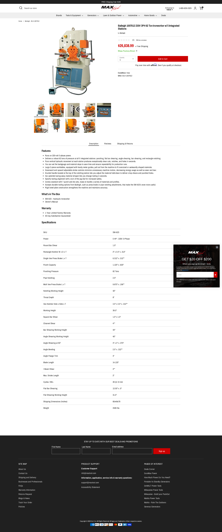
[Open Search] (20, 8)
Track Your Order (25, 502)
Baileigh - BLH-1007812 (32, 21)
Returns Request (25, 494)
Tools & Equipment (73, 15)
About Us (22, 469)
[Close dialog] (217, 247)
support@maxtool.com (90, 482)
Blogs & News (24, 498)
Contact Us (22, 473)
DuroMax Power (150, 473)
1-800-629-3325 (185, 8)
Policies (21, 506)
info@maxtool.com (88, 473)
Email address (117, 446)
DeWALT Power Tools (152, 485)
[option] (72, 63)
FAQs (20, 485)
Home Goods (149, 15)
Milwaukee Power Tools (153, 489)
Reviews (107, 143)
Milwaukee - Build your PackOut (157, 494)
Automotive (133, 15)
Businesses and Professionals (30, 481)
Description (93, 143)
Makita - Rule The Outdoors (155, 502)
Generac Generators (152, 506)
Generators (92, 15)
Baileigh (122, 33)
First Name (56, 446)
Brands (59, 15)
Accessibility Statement (90, 487)
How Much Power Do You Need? (157, 477)
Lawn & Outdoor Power (112, 15)
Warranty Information (26, 489)
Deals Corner (149, 469)
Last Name (86, 446)
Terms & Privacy (185, 270)
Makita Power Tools (152, 498)
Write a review (141, 40)
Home (20, 21)
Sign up (162, 451)
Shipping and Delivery (27, 477)
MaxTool (93, 521)
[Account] (195, 8)
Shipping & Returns (125, 143)
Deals (163, 15)
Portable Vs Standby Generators (157, 481)
